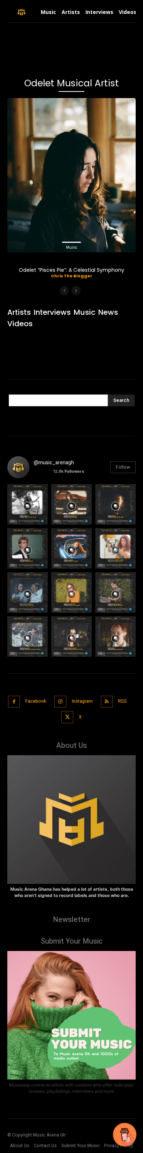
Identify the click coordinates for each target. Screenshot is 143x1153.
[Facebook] (14, 702)
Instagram (82, 701)
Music (71, 247)
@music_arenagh (54, 462)
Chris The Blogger (71, 276)
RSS (122, 701)
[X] (67, 717)
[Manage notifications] (128, 1140)
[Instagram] (60, 702)
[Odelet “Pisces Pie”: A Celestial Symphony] (71, 175)
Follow (123, 467)
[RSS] (107, 702)
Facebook (35, 701)
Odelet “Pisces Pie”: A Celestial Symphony (71, 270)
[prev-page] (64, 290)
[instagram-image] (27, 504)
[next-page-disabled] (76, 290)
